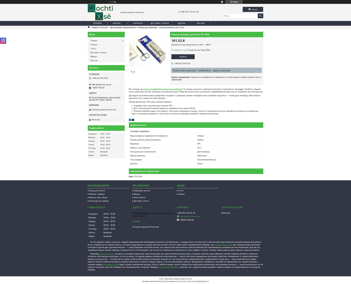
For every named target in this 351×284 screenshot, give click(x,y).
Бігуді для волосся (97, 191)
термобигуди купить (223, 245)
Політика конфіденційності (198, 281)
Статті (93, 48)
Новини (93, 44)
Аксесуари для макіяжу (99, 201)
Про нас (201, 23)
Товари (93, 40)
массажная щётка (111, 264)
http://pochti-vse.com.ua (101, 85)
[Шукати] (260, 15)
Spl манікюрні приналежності (123, 27)
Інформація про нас (142, 191)
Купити (183, 56)
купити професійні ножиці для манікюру (162, 89)
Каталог (117, 23)
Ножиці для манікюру (147, 27)
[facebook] (130, 120)
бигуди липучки (107, 254)
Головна (97, 23)
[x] (133, 120)
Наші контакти (139, 197)
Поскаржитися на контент (176, 281)
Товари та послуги (100, 27)
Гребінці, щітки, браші (98, 197)
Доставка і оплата (159, 23)
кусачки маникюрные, (169, 267)
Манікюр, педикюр (96, 194)
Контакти (138, 23)
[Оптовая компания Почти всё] (101, 20)
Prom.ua (189, 279)
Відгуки (181, 23)
